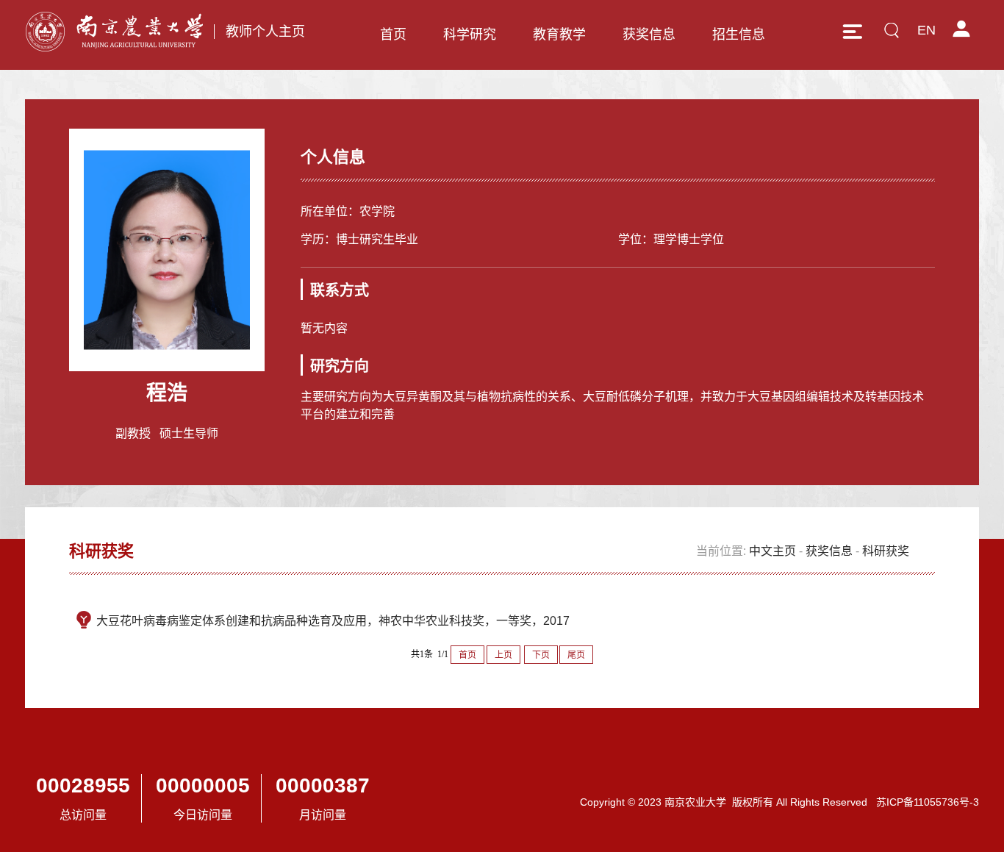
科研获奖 (885, 551)
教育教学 (559, 34)
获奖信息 (649, 34)
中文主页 (772, 551)
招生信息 (738, 34)
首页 (393, 34)
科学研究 (469, 34)
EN (926, 30)
